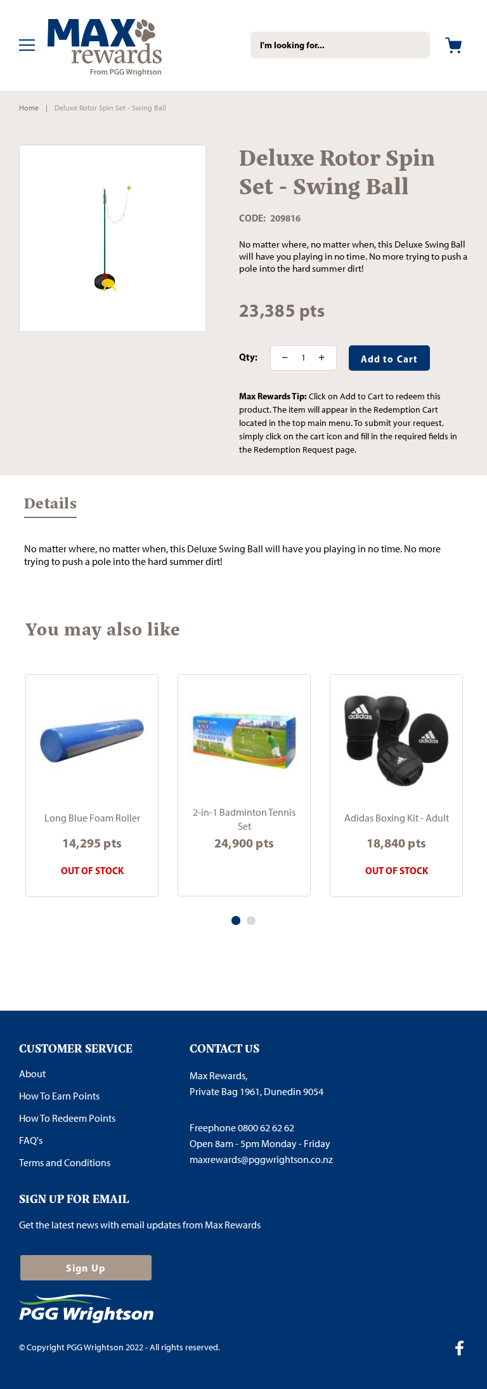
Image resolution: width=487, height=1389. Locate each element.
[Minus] (280, 358)
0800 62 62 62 (266, 1128)
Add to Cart (244, 870)
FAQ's (30, 1140)
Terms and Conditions (64, 1163)
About (32, 1074)
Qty (247, 357)
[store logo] (124, 45)
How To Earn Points (59, 1096)
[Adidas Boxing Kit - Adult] (396, 741)
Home (29, 107)
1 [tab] (235, 920)
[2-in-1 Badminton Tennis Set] (244, 741)
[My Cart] (453, 45)
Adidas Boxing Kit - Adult (396, 818)
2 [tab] (251, 920)
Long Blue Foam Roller (92, 818)
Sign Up (86, 1267)
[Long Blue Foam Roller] (92, 741)
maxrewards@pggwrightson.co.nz (261, 1159)
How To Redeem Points (67, 1118)
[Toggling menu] (27, 45)
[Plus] (325, 358)
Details (50, 506)
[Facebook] (464, 1349)
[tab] (50, 509)
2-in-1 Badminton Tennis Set (244, 818)
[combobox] (340, 45)
